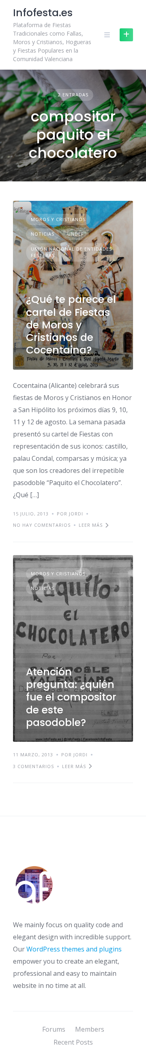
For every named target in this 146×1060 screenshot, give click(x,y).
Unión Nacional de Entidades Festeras (71, 252)
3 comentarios (33, 766)
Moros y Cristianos (58, 219)
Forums (53, 1029)
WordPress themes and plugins (74, 949)
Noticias (42, 234)
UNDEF (75, 234)
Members (89, 1029)
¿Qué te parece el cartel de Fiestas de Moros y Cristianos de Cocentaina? (71, 324)
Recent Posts (73, 1042)
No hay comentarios (42, 525)
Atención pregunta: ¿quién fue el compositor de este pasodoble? (71, 697)
